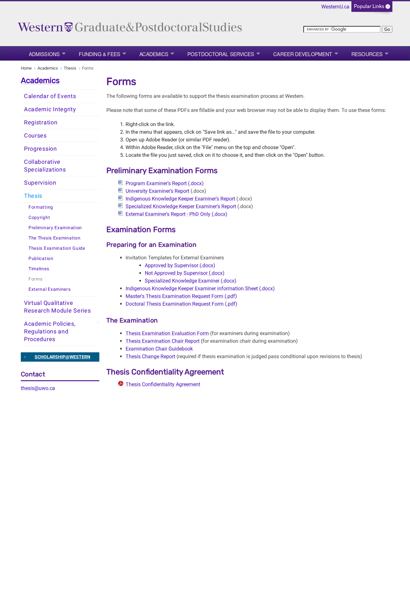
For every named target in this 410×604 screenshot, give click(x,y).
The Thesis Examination (54, 238)
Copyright (39, 217)
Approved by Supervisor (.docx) (180, 265)
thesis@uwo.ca (38, 388)
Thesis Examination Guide (57, 248)
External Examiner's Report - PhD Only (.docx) (176, 214)
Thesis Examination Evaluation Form (167, 333)
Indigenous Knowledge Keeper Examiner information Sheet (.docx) (200, 288)
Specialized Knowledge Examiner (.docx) (190, 281)
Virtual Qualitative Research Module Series (57, 307)
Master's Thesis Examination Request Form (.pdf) (181, 296)
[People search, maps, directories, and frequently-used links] (371, 8)
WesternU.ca (335, 7)
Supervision (40, 183)
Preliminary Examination (55, 228)
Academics (153, 53)
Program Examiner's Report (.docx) (165, 183)
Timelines (39, 269)
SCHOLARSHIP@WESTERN (62, 356)
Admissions (44, 53)
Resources (366, 53)
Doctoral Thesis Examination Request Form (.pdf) (181, 304)
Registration (40, 122)
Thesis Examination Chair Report (163, 341)
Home (26, 68)
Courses (35, 135)
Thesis (70, 68)
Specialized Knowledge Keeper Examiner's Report (181, 206)
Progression (40, 149)
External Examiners (50, 289)
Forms (36, 279)
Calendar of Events (50, 96)
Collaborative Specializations (45, 166)
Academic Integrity (50, 109)
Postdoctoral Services (220, 53)
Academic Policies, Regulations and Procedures (50, 331)
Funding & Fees (99, 53)
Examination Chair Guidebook (159, 349)
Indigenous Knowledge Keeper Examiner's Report (180, 199)
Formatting (41, 207)
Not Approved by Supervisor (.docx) (185, 273)
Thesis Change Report (150, 356)
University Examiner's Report (157, 191)
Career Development (302, 53)
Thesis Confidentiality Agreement (163, 384)
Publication (41, 258)
